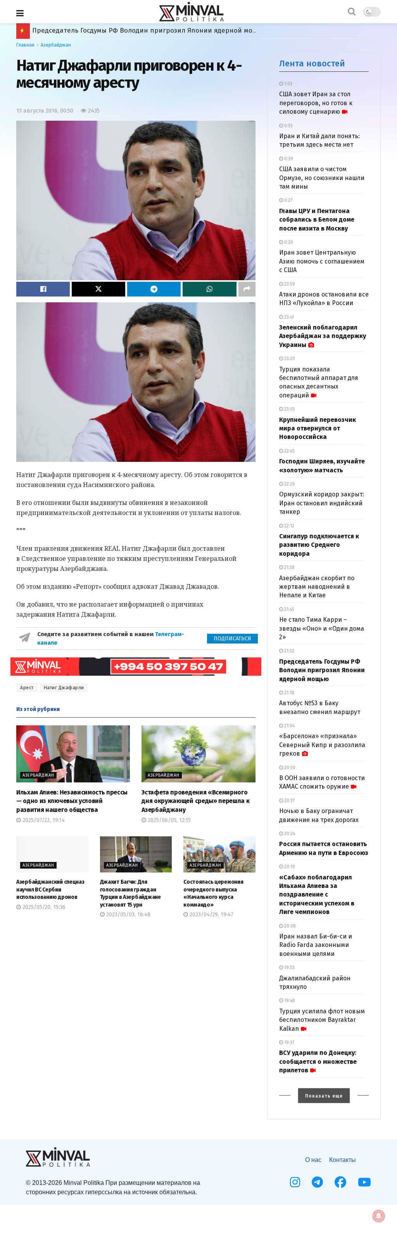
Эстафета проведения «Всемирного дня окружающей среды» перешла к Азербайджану (195, 801)
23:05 (289, 409)
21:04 (289, 725)
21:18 (288, 692)
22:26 (289, 484)
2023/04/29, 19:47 (210, 914)
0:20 (288, 242)
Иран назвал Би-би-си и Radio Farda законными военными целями (315, 945)
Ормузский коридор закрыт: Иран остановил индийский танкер (321, 503)
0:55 (288, 125)
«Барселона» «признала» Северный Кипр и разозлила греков (322, 744)
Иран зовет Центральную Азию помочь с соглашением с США (321, 261)
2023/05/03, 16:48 (127, 914)
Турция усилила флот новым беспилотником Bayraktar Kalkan (322, 1020)
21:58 (289, 567)
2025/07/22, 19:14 (43, 820)
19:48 (289, 1000)
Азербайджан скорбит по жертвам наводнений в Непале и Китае (316, 586)
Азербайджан (56, 45)
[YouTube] (364, 1182)
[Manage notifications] (379, 1216)
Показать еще (324, 1096)
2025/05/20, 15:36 (43, 907)
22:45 (289, 451)
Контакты (342, 1160)
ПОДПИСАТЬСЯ (232, 638)
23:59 (289, 284)
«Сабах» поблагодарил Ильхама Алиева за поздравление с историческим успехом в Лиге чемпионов (316, 895)
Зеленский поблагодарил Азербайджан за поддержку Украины (322, 336)
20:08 (289, 926)
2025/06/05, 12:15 (168, 820)
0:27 (287, 200)
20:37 (289, 800)
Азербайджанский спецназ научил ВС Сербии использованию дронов (50, 889)
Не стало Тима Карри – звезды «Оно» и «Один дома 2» (321, 628)
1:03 (287, 84)
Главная (25, 45)
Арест (27, 687)
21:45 (288, 609)
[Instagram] (295, 1182)
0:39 (288, 158)
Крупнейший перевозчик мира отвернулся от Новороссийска (317, 428)
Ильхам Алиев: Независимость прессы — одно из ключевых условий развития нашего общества (72, 801)
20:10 (289, 866)
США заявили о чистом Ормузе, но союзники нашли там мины (321, 177)
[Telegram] (317, 1182)
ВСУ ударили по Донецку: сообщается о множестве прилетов (318, 1061)
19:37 (288, 1042)
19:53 (289, 967)
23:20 (289, 358)
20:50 (289, 767)
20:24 (289, 833)
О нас (313, 1160)
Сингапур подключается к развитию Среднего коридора (319, 544)
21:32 (288, 651)
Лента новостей (312, 63)
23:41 (288, 317)
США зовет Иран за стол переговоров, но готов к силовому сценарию (315, 102)
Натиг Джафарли (64, 687)
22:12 (288, 526)
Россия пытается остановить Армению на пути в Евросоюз (127, 30)
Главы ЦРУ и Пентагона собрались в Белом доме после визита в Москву (316, 219)
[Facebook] (340, 1182)
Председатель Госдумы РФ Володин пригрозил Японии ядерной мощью (322, 670)
